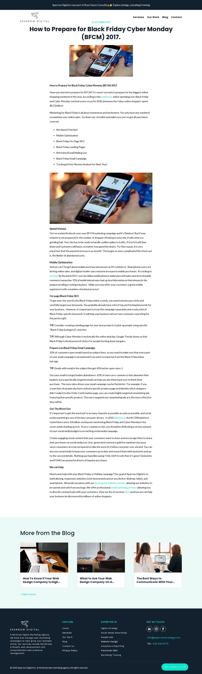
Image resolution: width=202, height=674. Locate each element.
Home (65, 628)
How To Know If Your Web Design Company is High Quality (41, 580)
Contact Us (68, 646)
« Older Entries (28, 594)
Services (138, 17)
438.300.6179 (160, 643)
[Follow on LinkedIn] (149, 629)
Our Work (153, 17)
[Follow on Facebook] (163, 629)
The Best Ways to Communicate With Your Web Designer (155, 580)
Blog (165, 17)
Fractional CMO (109, 650)
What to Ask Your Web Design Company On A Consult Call (96, 580)
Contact (176, 17)
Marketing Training (111, 655)
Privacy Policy (69, 650)
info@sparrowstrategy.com (164, 637)
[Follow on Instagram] (156, 629)
